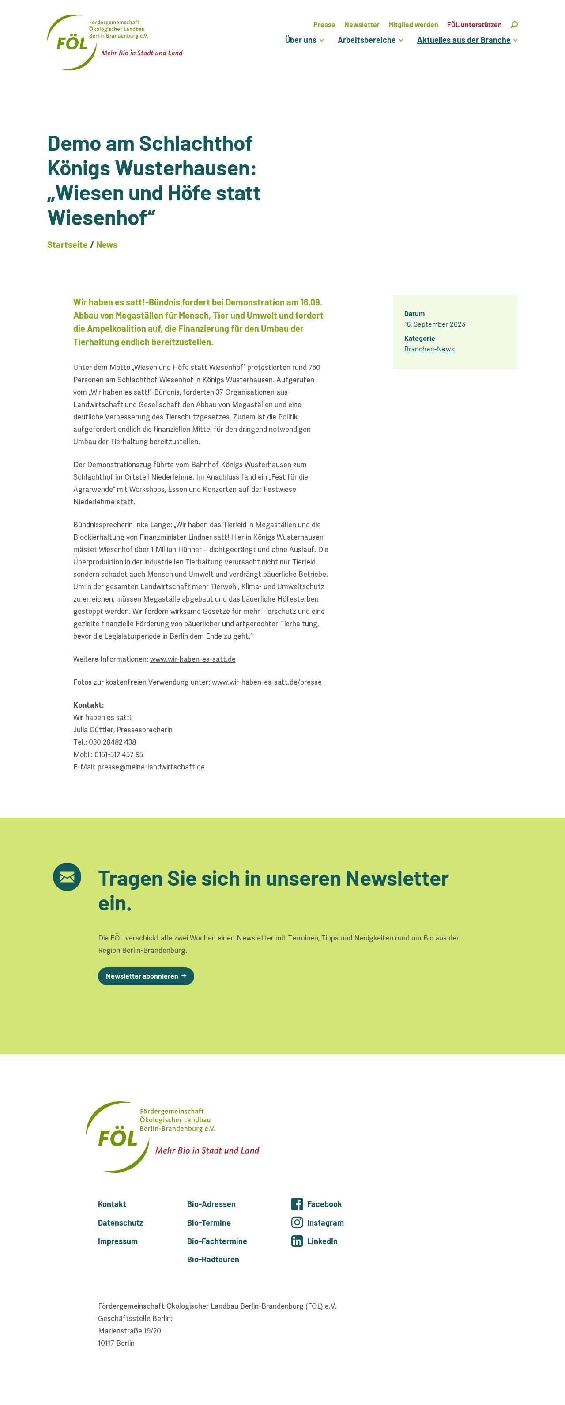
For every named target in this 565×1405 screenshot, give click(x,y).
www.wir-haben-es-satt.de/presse (267, 682)
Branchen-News (429, 348)
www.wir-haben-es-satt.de (193, 659)
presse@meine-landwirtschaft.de (151, 767)
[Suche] (514, 24)
